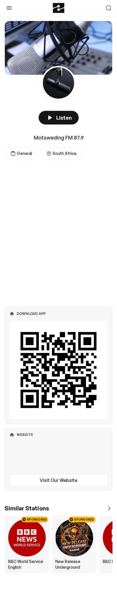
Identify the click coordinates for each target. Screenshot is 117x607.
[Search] (108, 8)
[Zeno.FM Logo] (58, 8)
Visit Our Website (58, 480)
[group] (58, 544)
